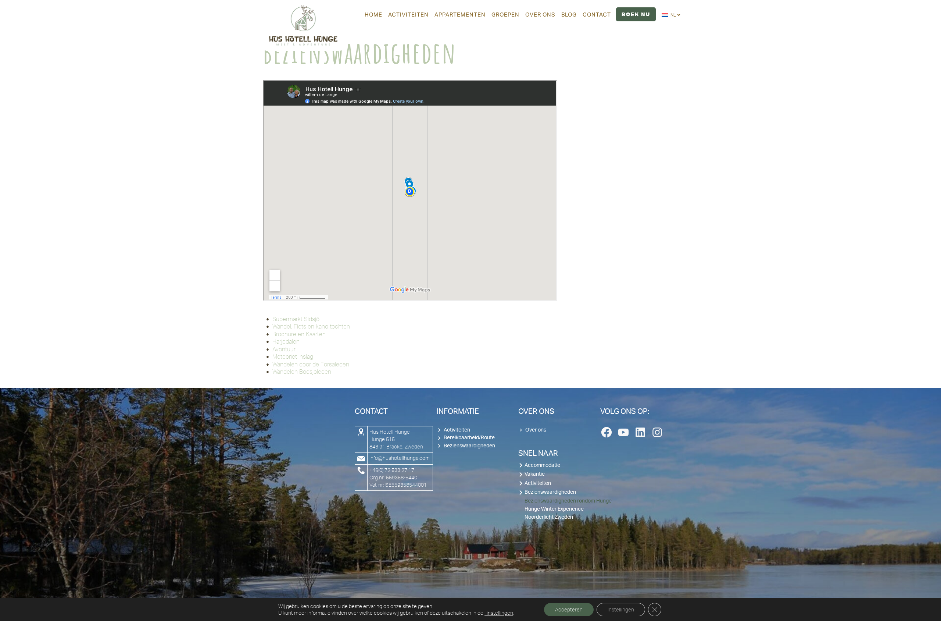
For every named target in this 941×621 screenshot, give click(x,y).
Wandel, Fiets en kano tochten (311, 326)
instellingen (498, 613)
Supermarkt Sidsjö (295, 319)
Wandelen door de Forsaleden (310, 364)
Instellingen (621, 609)
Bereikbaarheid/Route (469, 437)
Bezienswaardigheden (469, 445)
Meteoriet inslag (292, 356)
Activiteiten (457, 430)
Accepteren (569, 609)
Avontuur (284, 349)
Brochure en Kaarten (299, 334)
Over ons (535, 430)
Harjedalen (286, 341)
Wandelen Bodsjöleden (301, 371)
